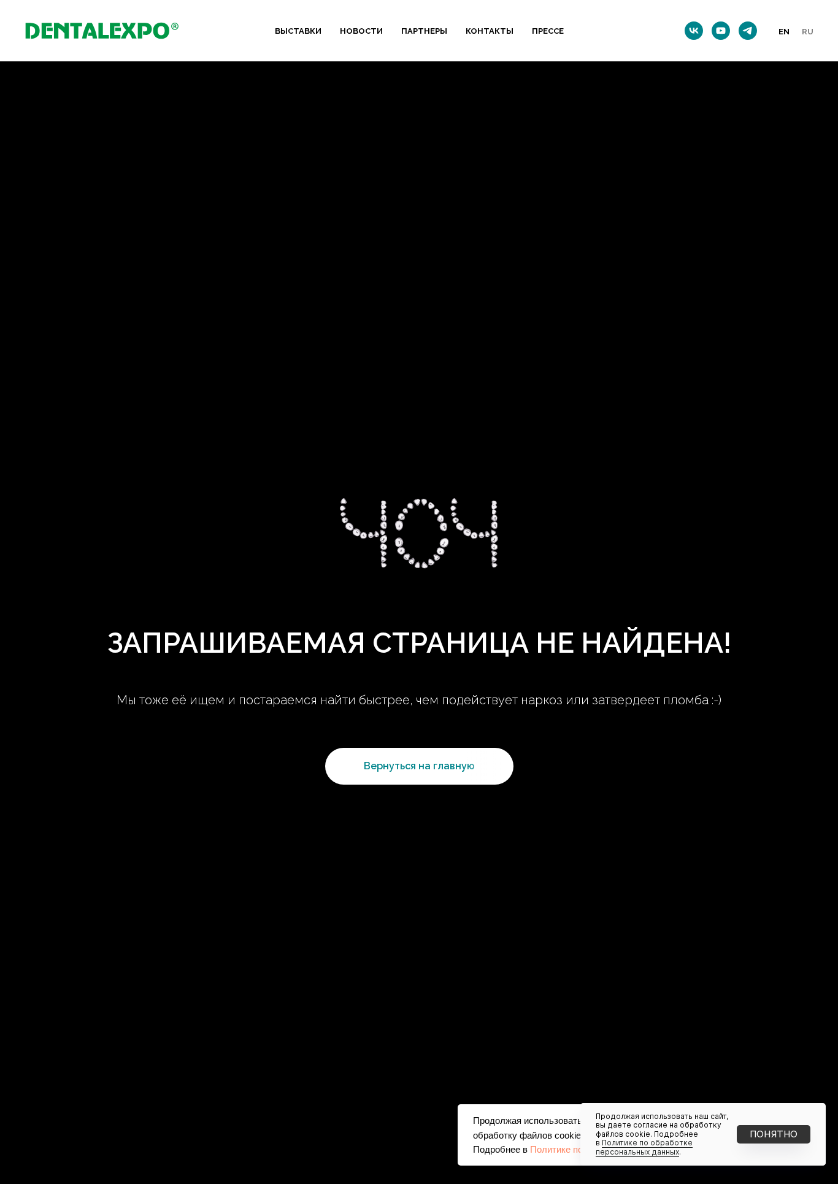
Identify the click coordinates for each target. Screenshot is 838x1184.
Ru (807, 31)
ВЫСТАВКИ (298, 31)
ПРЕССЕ (548, 31)
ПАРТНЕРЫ (424, 31)
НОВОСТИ (361, 31)
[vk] (694, 30)
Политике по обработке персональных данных (644, 1147)
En (784, 31)
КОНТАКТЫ (489, 31)
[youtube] (721, 30)
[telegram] (748, 30)
